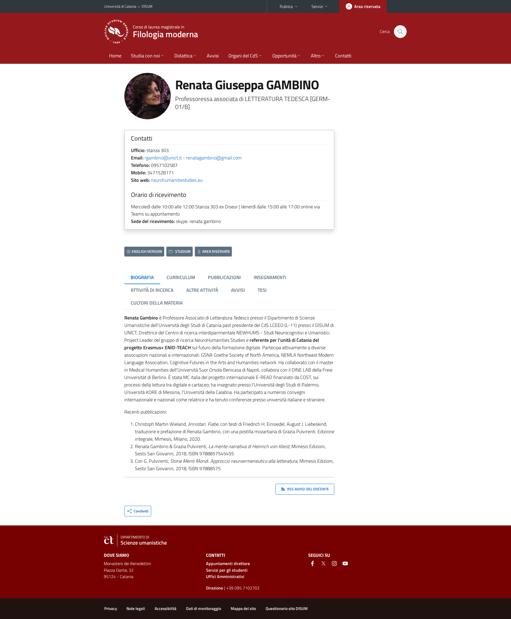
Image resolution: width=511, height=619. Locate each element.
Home (115, 55)
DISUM (147, 6)
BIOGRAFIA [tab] (142, 277)
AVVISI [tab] (238, 290)
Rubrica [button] (286, 6)
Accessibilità (165, 608)
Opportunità (284, 55)
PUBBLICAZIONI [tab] (224, 277)
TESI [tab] (262, 290)
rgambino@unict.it (163, 157)
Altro (316, 55)
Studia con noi (145, 55)
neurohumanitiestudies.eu (177, 180)
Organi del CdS (243, 55)
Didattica (183, 55)
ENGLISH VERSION (147, 251)
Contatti (343, 55)
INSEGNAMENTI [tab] (270, 277)
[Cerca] (400, 31)
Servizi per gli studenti (227, 570)
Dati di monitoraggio (203, 608)
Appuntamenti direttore (228, 563)
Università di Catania (120, 6)
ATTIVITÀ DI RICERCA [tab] (152, 290)
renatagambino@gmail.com (214, 157)
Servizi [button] (317, 6)
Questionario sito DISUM (287, 608)
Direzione (214, 588)
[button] (137, 511)
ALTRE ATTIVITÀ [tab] (202, 290)
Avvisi (213, 55)
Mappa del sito (243, 608)
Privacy (110, 608)
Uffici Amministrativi (225, 576)
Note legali (135, 608)
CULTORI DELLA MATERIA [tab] (157, 302)
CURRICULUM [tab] (181, 277)
